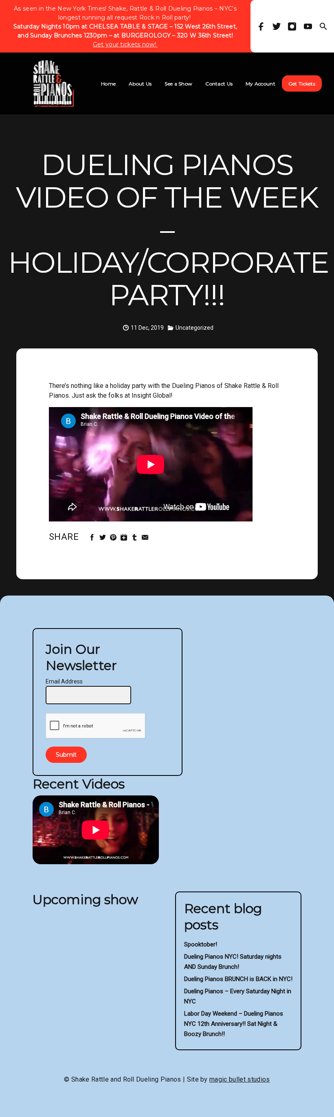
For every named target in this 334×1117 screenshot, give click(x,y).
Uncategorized (194, 327)
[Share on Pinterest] (114, 537)
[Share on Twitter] (103, 537)
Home (108, 84)
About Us (140, 84)
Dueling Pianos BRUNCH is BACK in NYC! (238, 979)
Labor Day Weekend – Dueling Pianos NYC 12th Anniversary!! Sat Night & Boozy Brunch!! (233, 1024)
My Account (260, 84)
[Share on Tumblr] (135, 537)
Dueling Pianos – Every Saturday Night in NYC (237, 996)
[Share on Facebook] (93, 537)
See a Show (178, 84)
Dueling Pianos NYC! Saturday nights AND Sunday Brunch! (232, 961)
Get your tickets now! (125, 44)
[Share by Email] (146, 537)
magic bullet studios (239, 1079)
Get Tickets (301, 84)
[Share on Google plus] (125, 537)
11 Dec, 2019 (147, 327)
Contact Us (219, 84)
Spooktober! (200, 944)
